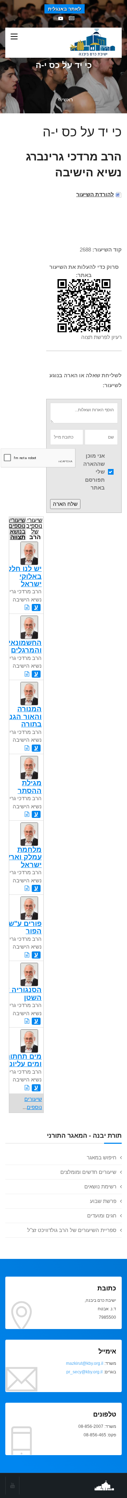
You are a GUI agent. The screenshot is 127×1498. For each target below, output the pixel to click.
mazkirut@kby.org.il (84, 1363)
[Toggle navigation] (14, 37)
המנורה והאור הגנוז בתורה (23, 716)
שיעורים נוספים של (34, 528)
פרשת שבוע (103, 1201)
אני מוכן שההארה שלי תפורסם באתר (94, 472)
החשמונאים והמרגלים (23, 646)
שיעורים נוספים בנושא (17, 528)
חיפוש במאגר (101, 1157)
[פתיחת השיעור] (27, 607)
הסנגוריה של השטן (21, 993)
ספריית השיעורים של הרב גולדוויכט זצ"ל (71, 1230)
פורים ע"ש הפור (25, 927)
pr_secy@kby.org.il (84, 1371)
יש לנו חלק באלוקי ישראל (24, 576)
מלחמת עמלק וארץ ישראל (24, 857)
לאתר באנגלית (64, 9)
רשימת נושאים (100, 1186)
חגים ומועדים (101, 1215)
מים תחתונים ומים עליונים (21, 1060)
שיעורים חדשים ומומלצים (88, 1172)
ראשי (67, 99)
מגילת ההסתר (30, 786)
